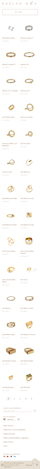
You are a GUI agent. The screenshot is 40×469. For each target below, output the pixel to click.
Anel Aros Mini (25, 143)
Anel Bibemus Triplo (27, 225)
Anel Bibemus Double (9, 198)
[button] (35, 3)
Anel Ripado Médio (26, 361)
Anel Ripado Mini (7, 387)
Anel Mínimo (6, 308)
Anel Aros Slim (7, 172)
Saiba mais (29, 465)
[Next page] (31, 398)
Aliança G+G (24, 64)
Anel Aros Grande (26, 117)
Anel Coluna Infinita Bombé (27, 252)
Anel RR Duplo (25, 387)
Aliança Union (25, 91)
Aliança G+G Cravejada (10, 91)
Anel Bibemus (25, 172)
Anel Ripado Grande (9, 361)
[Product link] (11, 31)
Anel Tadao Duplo (8, 117)
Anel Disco (24, 280)
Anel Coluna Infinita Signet (8, 281)
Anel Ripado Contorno (28, 334)
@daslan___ (11, 420)
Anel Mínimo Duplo (26, 308)
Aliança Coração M (8, 64)
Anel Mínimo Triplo (8, 334)
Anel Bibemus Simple (9, 225)
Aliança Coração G (26, 38)
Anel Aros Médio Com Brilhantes (9, 144)
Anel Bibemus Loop (27, 198)
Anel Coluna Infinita (8, 251)
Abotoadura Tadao (8, 38)
